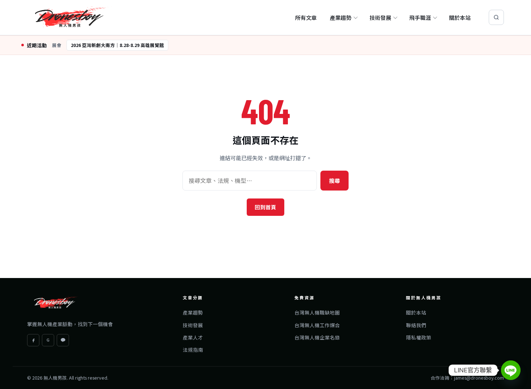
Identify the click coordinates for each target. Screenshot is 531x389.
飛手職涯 (420, 17)
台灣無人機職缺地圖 (317, 312)
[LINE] (63, 340)
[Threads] (48, 340)
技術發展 (380, 17)
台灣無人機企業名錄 (317, 337)
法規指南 (193, 349)
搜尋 (334, 180)
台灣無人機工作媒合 (317, 325)
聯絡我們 (416, 325)
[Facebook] (33, 340)
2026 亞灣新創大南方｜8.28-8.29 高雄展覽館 (117, 45)
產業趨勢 (340, 17)
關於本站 (460, 17)
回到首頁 (265, 207)
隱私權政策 (418, 337)
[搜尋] (496, 17)
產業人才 (193, 337)
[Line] (511, 370)
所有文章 (306, 17)
